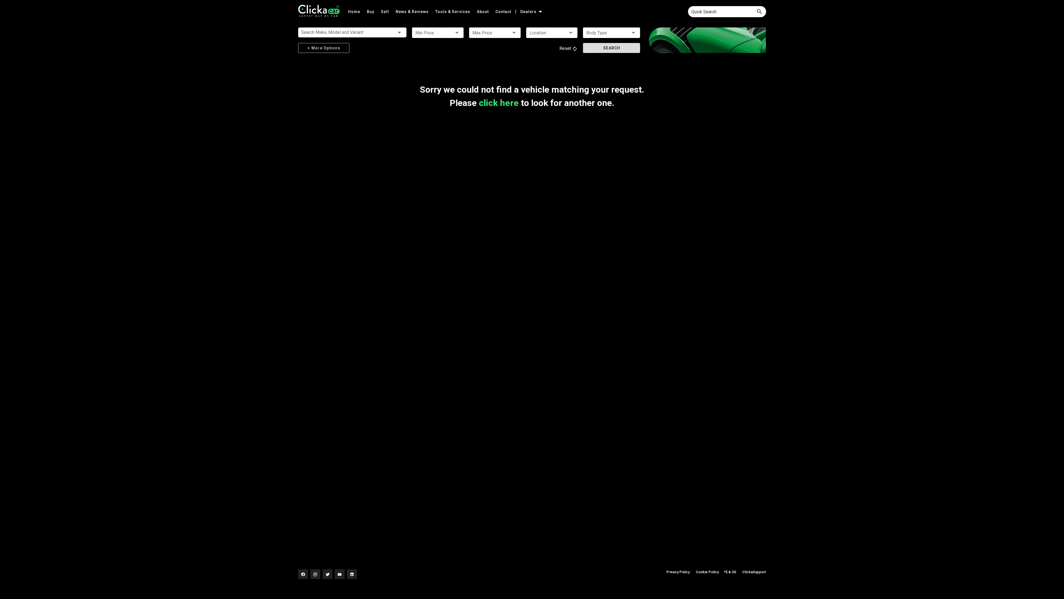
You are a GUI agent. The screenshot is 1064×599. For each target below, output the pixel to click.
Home (354, 11)
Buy (371, 11)
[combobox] (727, 11)
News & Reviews (413, 11)
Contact (503, 11)
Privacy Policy (678, 572)
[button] (438, 32)
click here (499, 103)
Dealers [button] (529, 11)
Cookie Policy (707, 572)
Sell (385, 11)
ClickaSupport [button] (754, 572)
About (483, 11)
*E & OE (730, 572)
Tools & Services (453, 11)
